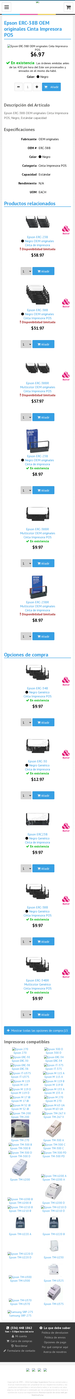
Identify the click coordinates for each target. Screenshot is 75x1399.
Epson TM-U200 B (20, 1203)
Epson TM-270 (20, 1140)
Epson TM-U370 (20, 1304)
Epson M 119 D (20, 1093)
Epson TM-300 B (20, 1148)
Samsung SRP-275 (20, 1315)
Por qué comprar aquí (55, 1347)
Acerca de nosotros (55, 1352)
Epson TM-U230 (54, 1257)
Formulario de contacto (21, 1350)
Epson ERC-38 (20, 1069)
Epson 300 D (53, 1053)
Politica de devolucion (55, 1332)
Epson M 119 (20, 1085)
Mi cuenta (21, 1336)
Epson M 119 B (54, 1085)
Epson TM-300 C (54, 1148)
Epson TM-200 (20, 1117)
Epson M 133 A (54, 1093)
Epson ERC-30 (20, 1061)
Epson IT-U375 (20, 1077)
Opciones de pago (55, 1342)
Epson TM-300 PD (54, 1156)
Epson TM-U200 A (54, 1179)
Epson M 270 (54, 1101)
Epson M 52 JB (20, 1109)
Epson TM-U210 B (20, 1211)
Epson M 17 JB (20, 1101)
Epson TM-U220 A (20, 1234)
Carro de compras (21, 1341)
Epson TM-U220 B (54, 1234)
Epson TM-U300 (20, 1280)
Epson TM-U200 (20, 1179)
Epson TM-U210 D (54, 1211)
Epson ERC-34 (54, 1061)
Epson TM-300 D (20, 1156)
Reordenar (21, 1346)
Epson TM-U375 (54, 1304)
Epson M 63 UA (54, 1109)
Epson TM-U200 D (54, 1203)
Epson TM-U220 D (20, 1257)
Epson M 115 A (54, 1077)
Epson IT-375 (54, 1069)
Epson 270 (20, 1053)
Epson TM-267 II (54, 1117)
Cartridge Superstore (39, 1382)
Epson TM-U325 (54, 1280)
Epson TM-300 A (54, 1140)
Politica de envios (55, 1337)
